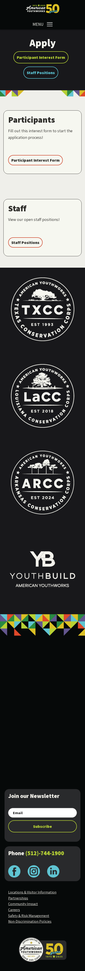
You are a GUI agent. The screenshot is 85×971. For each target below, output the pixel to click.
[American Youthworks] (43, 8)
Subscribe (42, 826)
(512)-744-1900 (44, 853)
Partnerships (18, 898)
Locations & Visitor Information (32, 892)
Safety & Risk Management (28, 915)
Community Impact (23, 903)
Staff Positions (41, 72)
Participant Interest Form (41, 57)
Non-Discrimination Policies (29, 921)
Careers (14, 909)
